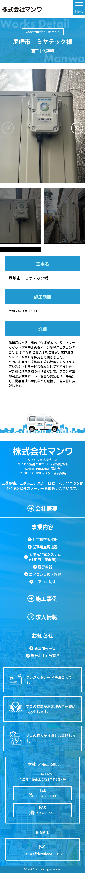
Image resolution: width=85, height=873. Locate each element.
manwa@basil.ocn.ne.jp (42, 853)
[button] (77, 128)
